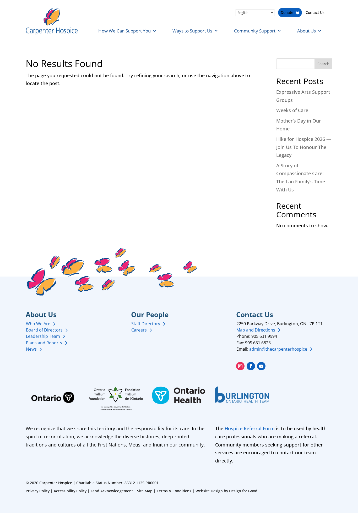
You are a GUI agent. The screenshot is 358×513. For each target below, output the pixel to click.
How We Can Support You (124, 31)
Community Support (254, 31)
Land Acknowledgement (112, 490)
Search (323, 63)
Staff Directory (145, 324)
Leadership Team (43, 336)
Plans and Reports (44, 343)
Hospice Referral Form (250, 428)
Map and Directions (255, 330)
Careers (139, 330)
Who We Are (38, 324)
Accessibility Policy (70, 490)
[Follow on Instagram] (240, 366)
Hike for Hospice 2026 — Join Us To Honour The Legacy (303, 147)
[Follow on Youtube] (261, 366)
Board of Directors (44, 330)
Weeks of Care (292, 110)
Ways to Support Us (192, 31)
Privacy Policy (38, 490)
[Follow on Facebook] (251, 366)
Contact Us (315, 12)
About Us (306, 31)
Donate (287, 12)
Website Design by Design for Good (226, 490)
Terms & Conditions (174, 490)
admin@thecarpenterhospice (278, 349)
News (31, 349)
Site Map (145, 490)
